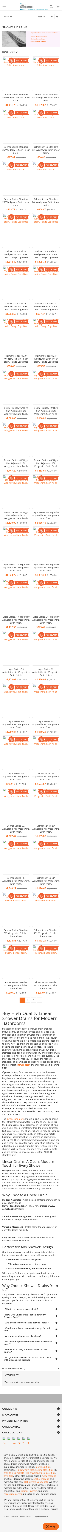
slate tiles (50, 1472)
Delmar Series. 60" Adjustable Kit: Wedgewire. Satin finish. (46, 828)
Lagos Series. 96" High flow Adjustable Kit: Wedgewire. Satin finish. (46, 515)
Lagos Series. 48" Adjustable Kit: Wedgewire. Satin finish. (46, 724)
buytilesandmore (15, 1118)
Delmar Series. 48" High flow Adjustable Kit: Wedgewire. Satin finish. (46, 463)
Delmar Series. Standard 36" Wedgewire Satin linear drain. (16, 149)
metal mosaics (49, 1475)
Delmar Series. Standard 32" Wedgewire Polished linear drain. (46, 985)
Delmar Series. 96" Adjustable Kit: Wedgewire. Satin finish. (46, 776)
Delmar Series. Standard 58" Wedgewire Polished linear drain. (16, 933)
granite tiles (10, 1472)
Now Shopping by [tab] (12, 1368)
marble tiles (23, 1472)
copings (24, 1490)
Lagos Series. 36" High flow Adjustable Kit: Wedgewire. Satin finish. (46, 619)
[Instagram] (14, 1439)
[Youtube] (24, 1439)
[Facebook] (4, 1439)
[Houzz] (9, 1439)
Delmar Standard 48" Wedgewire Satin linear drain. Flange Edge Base (46, 254)
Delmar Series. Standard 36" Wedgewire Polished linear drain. (16, 985)
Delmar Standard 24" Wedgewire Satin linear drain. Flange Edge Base (46, 358)
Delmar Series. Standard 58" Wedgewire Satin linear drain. (16, 97)
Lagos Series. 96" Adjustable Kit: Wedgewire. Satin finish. (16, 672)
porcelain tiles (43, 1466)
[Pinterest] (19, 1439)
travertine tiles (37, 1472)
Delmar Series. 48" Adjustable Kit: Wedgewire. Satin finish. (16, 880)
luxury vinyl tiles (26, 1469)
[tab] (31, 1309)
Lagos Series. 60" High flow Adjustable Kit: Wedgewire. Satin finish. (46, 567)
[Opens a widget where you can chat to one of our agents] (50, 1526)
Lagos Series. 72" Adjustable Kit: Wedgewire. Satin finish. (46, 672)
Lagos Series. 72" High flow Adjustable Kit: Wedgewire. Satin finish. (16, 567)
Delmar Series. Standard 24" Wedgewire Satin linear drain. (46, 202)
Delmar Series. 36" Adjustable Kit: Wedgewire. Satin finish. (46, 880)
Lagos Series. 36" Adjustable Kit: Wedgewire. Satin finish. (16, 776)
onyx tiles (8, 1475)
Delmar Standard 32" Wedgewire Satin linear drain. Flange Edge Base (46, 306)
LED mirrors (30, 1481)
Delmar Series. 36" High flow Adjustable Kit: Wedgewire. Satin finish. (16, 515)
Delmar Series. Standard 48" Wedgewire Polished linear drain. (46, 933)
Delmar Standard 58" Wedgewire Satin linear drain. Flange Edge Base (16, 254)
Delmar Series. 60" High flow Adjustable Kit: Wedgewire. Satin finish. (16, 463)
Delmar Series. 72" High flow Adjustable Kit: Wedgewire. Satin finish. (46, 410)
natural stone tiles (44, 1469)
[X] (29, 1439)
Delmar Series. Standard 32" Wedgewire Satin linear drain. (46, 149)
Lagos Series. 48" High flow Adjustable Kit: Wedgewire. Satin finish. (16, 619)
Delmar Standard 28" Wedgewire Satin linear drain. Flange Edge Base (16, 358)
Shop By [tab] (8, 16)
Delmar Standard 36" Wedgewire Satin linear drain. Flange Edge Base (16, 306)
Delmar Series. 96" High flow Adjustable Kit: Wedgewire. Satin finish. (16, 410)
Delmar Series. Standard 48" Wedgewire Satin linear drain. (46, 97)
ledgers (33, 1490)
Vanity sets (42, 1481)
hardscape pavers (13, 1493)
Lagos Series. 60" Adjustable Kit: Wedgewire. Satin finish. (16, 724)
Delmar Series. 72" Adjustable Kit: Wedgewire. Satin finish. (16, 828)
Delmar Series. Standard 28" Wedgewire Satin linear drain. (16, 202)
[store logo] (34, 6)
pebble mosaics (41, 1478)
